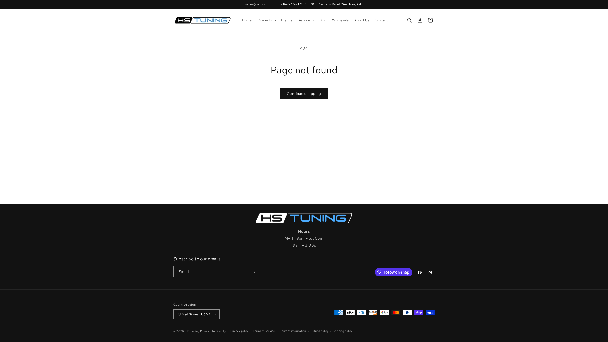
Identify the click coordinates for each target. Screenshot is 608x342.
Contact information (293, 330)
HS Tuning (193, 331)
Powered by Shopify (213, 331)
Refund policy (319, 330)
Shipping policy (342, 330)
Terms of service (264, 330)
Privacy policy (239, 330)
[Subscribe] (253, 271)
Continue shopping (304, 93)
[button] (266, 20)
